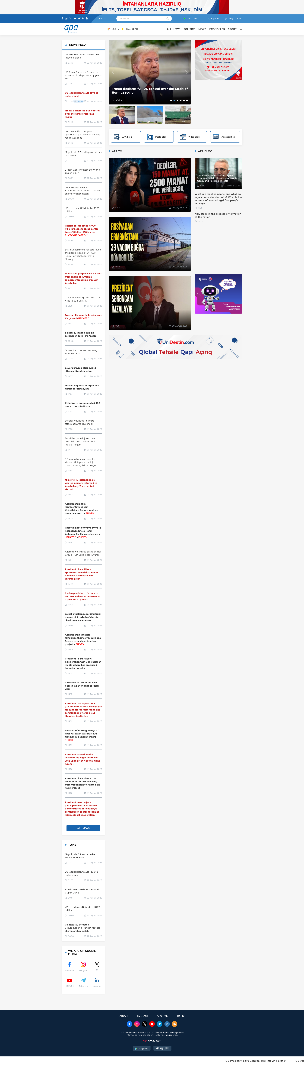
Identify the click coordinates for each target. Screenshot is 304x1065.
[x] (144, 1024)
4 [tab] (180, 100)
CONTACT (142, 1015)
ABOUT (124, 1015)
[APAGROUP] (152, 1041)
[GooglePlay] (142, 1049)
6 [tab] (187, 100)
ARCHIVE (162, 1015)
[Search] (167, 18)
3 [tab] (177, 100)
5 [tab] (184, 100)
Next (187, 72)
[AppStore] (162, 1049)
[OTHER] (239, 29)
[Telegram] (79, 18)
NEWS (202, 29)
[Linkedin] (83, 18)
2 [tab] (174, 100)
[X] (70, 18)
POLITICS (189, 29)
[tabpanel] (150, 72)
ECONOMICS (217, 29)
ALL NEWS (173, 29)
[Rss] (87, 18)
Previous (113, 72)
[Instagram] (66, 18)
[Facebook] (62, 18)
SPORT (232, 29)
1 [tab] (171, 100)
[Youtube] (75, 18)
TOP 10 (180, 1015)
